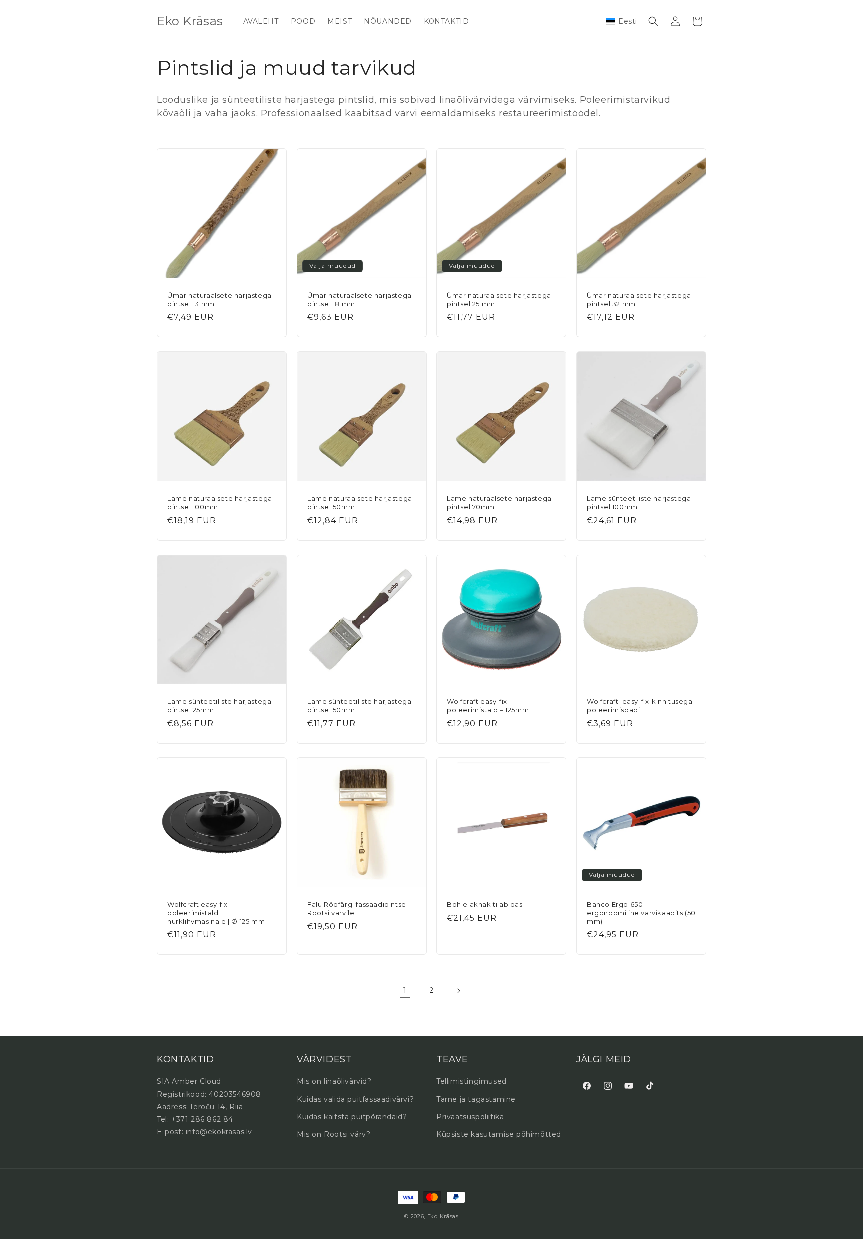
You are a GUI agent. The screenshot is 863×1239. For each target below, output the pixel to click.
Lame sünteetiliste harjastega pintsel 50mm (359, 705)
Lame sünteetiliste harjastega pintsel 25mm (219, 705)
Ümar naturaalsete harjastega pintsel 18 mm (359, 299)
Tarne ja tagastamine (476, 1099)
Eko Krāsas (443, 1216)
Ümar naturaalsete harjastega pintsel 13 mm (219, 299)
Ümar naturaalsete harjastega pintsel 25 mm (499, 299)
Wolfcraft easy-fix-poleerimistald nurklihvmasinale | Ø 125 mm (216, 912)
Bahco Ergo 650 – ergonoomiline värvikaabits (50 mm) (641, 912)
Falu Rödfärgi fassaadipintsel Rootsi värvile (357, 908)
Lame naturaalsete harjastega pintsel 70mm (499, 502)
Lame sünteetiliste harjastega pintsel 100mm (639, 502)
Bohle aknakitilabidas (485, 904)
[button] (621, 21)
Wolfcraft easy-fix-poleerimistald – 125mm (488, 705)
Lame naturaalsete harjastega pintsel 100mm (219, 502)
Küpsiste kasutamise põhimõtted (498, 1134)
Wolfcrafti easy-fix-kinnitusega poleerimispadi (640, 705)
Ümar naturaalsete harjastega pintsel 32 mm (639, 299)
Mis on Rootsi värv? (333, 1134)
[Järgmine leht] (458, 991)
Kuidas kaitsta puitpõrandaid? (352, 1116)
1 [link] (405, 990)
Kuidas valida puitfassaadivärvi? (355, 1099)
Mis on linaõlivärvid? (334, 1081)
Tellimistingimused (471, 1081)
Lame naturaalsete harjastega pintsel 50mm (359, 502)
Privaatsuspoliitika (470, 1116)
